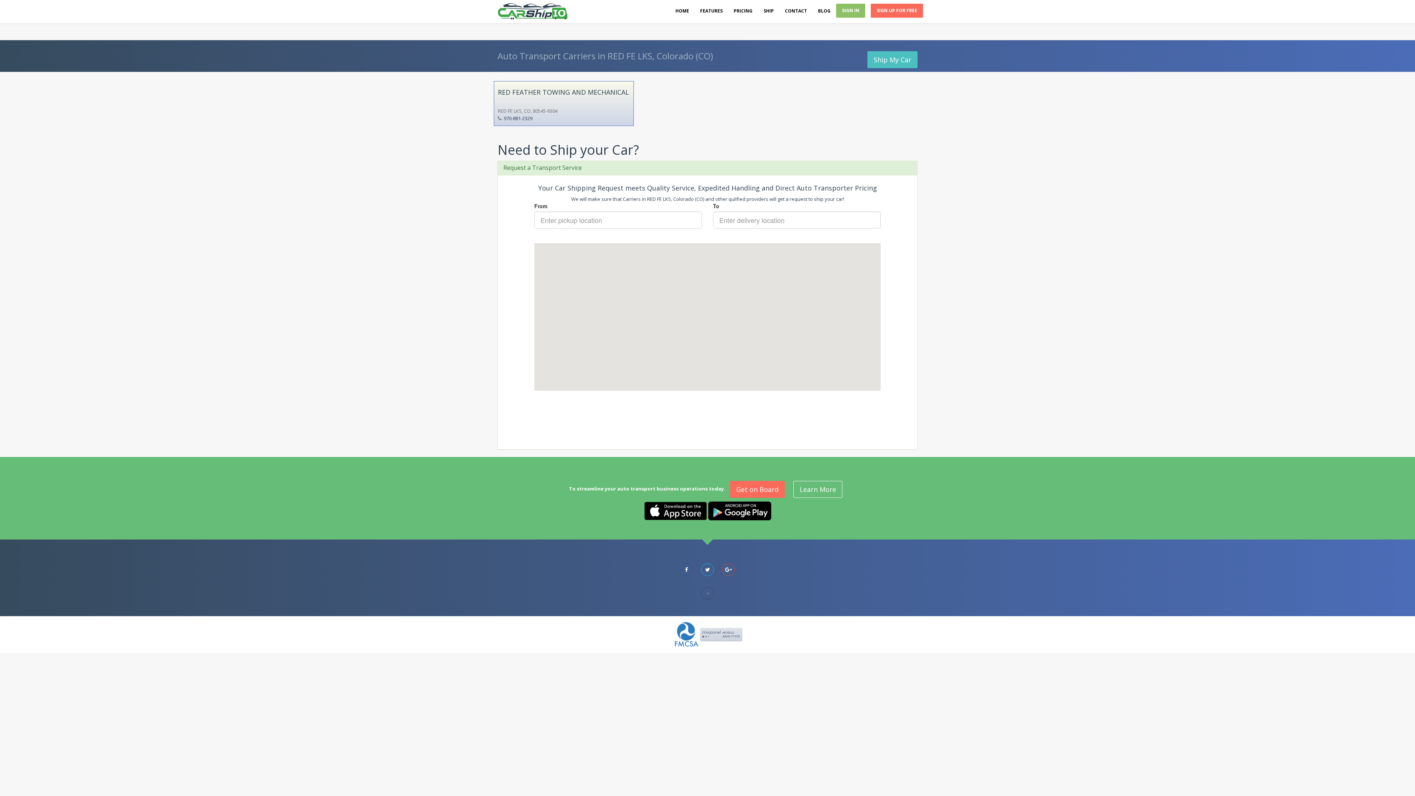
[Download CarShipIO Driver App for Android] (739, 510)
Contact (796, 11)
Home (682, 11)
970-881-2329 (518, 118)
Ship (769, 11)
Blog (824, 11)
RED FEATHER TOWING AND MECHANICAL (563, 92)
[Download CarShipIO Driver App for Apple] (675, 510)
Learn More (818, 489)
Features (711, 11)
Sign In (850, 10)
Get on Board (757, 489)
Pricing (743, 11)
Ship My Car (892, 59)
